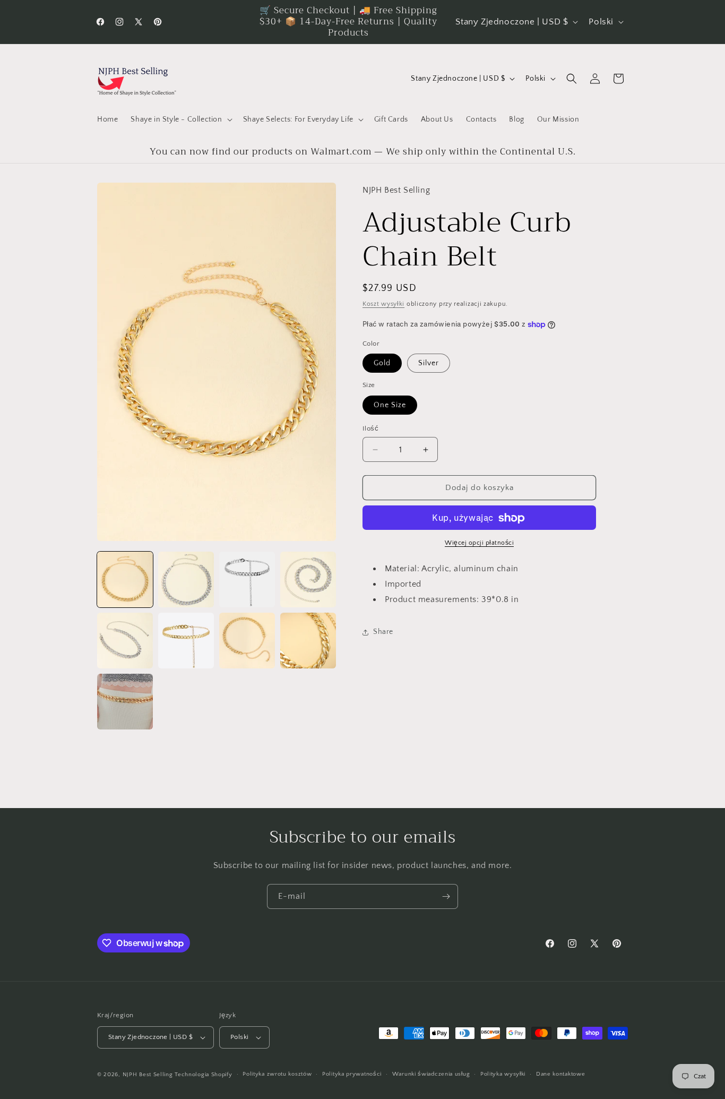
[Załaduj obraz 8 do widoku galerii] (308, 640)
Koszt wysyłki (383, 304)
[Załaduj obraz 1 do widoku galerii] (125, 579)
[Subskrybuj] (446, 896)
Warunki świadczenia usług (431, 1074)
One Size (390, 405)
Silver (428, 363)
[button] (180, 119)
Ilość (370, 428)
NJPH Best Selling (149, 1074)
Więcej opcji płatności (479, 543)
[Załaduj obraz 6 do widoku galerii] (186, 640)
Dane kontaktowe (560, 1074)
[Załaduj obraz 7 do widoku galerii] (247, 640)
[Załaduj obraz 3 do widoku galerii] (247, 579)
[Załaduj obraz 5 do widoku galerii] (125, 640)
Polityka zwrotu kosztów (277, 1074)
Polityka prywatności (352, 1074)
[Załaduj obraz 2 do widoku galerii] (186, 579)
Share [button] (383, 632)
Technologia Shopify (203, 1074)
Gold (382, 363)
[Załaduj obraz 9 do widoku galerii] (125, 701)
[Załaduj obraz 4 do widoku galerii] (308, 579)
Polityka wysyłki (502, 1074)
